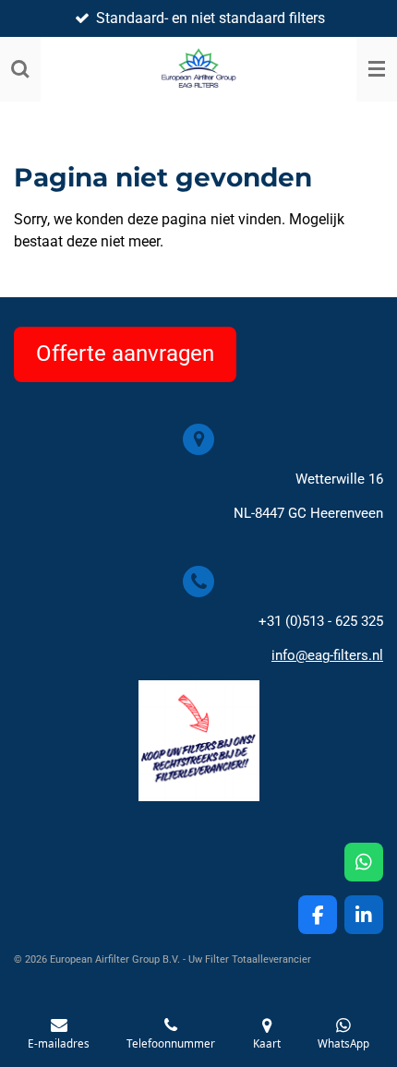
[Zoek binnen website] (20, 69)
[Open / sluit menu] (376, 69)
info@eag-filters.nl (327, 655)
